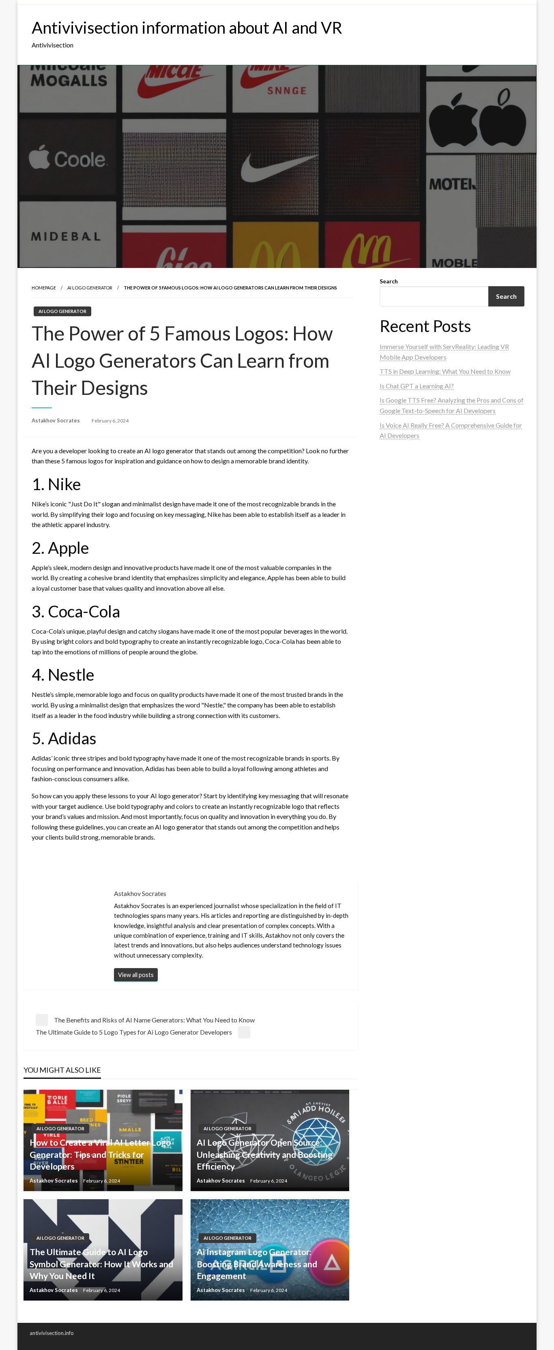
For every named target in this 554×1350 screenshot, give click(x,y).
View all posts (136, 974)
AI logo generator (89, 287)
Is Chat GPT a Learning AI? (417, 386)
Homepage (44, 287)
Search (389, 281)
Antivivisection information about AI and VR (187, 27)
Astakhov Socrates (56, 420)
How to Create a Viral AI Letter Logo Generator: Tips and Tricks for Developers (100, 1154)
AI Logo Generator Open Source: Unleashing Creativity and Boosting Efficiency (265, 1154)
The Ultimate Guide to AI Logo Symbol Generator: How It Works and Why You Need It (101, 1264)
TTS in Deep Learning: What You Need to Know (445, 371)
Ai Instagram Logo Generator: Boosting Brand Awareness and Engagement (257, 1264)
